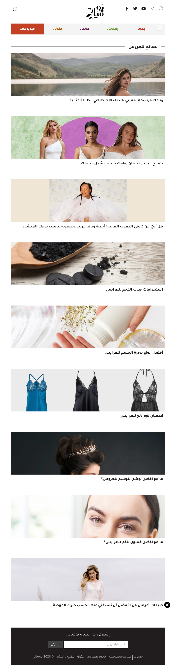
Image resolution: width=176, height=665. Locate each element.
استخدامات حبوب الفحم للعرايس (134, 290)
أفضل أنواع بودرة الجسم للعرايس (134, 353)
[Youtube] (144, 8)
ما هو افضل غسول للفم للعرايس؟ (133, 542)
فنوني (57, 29)
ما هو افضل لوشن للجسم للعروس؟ (132, 479)
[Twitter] (135, 8)
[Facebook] (126, 8)
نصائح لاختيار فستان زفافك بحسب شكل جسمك (122, 164)
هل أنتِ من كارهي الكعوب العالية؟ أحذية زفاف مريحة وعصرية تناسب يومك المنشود (93, 227)
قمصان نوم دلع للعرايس (142, 416)
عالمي (84, 29)
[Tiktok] (161, 8)
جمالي (141, 29)
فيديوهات (27, 29)
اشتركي (55, 644)
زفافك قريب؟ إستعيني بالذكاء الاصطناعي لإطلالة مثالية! (115, 100)
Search (15, 9)
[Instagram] (152, 8)
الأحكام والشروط (96, 657)
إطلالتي (112, 29)
